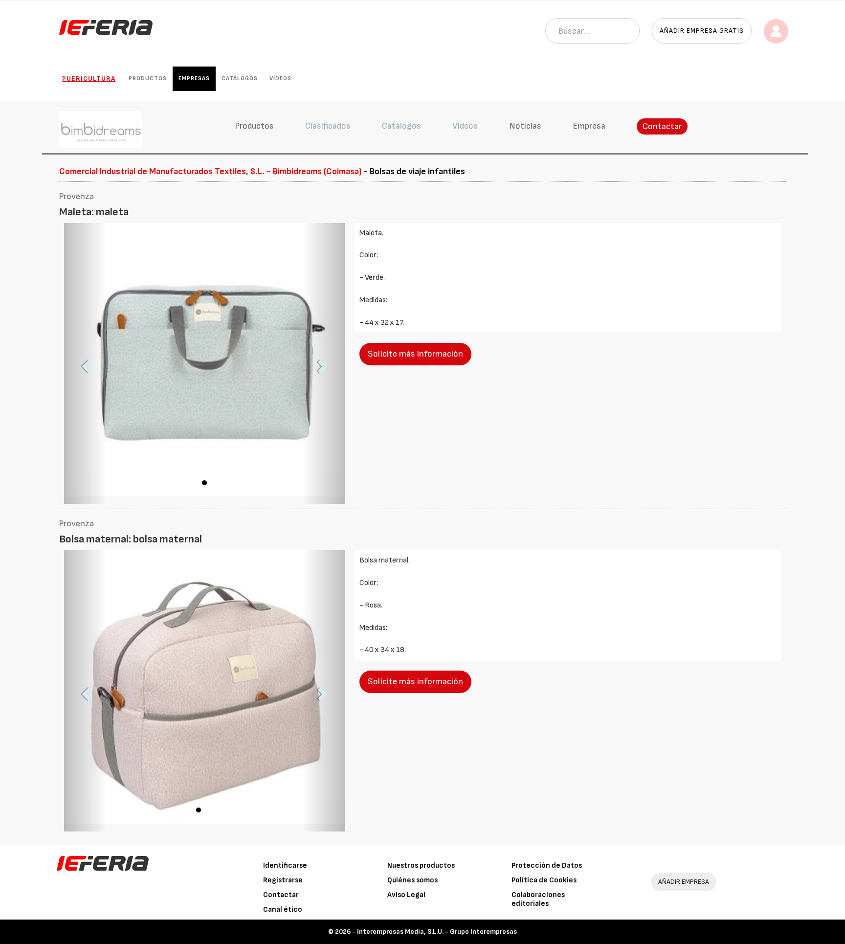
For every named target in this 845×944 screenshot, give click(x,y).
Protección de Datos (546, 865)
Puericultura (88, 78)
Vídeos (280, 78)
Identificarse (285, 865)
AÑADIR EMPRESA (683, 881)
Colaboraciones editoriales (538, 899)
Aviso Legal (406, 894)
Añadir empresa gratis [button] (702, 30)
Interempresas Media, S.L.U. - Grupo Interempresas (437, 931)
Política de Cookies (544, 880)
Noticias (525, 126)
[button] (85, 363)
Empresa (589, 126)
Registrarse (283, 880)
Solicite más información (415, 354)
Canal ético (282, 909)
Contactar (662, 126)
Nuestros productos (421, 865)
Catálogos (240, 78)
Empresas (194, 78)
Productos (148, 78)
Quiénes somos (412, 880)
